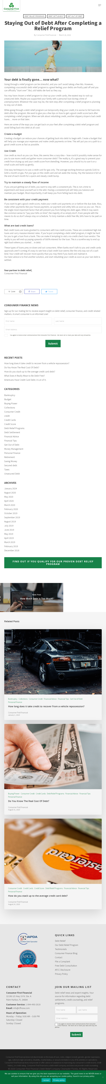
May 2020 (8, 496)
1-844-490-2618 (33, 1004)
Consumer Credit (12, 411)
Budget (7, 399)
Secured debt (10, 465)
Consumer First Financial (46, 35)
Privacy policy (59, 1080)
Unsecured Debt (12, 473)
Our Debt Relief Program (66, 944)
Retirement (9, 457)
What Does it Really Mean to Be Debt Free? (24, 375)
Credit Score (10, 424)
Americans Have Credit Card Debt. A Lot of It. (25, 379)
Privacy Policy (61, 973)
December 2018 (11, 550)
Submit (53, 343)
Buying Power (10, 403)
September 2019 (12, 517)
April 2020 (9, 500)
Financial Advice (11, 436)
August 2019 (10, 521)
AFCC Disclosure (62, 969)
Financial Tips (10, 440)
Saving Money (10, 461)
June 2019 (9, 529)
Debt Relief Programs (34, 16)
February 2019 (11, 546)
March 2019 (9, 542)
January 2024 (10, 488)
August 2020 (10, 492)
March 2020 (9, 504)
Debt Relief (60, 940)
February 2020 (11, 509)
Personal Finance (12, 452)
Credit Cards (10, 419)
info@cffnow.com (21, 1008)
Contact (58, 957)
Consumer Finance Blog (66, 953)
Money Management (13, 448)
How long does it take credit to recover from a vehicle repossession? (36, 363)
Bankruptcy (9, 395)
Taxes (6, 469)
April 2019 (9, 537)
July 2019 (8, 525)
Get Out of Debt (75, 16)
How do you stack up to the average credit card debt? (29, 371)
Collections (9, 407)
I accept (46, 1080)
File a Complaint (62, 961)
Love (16, 291)
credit (7, 415)
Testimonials (61, 949)
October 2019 (10, 513)
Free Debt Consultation (66, 965)
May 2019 (8, 533)
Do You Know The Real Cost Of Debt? (21, 367)
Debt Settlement (56, 16)
